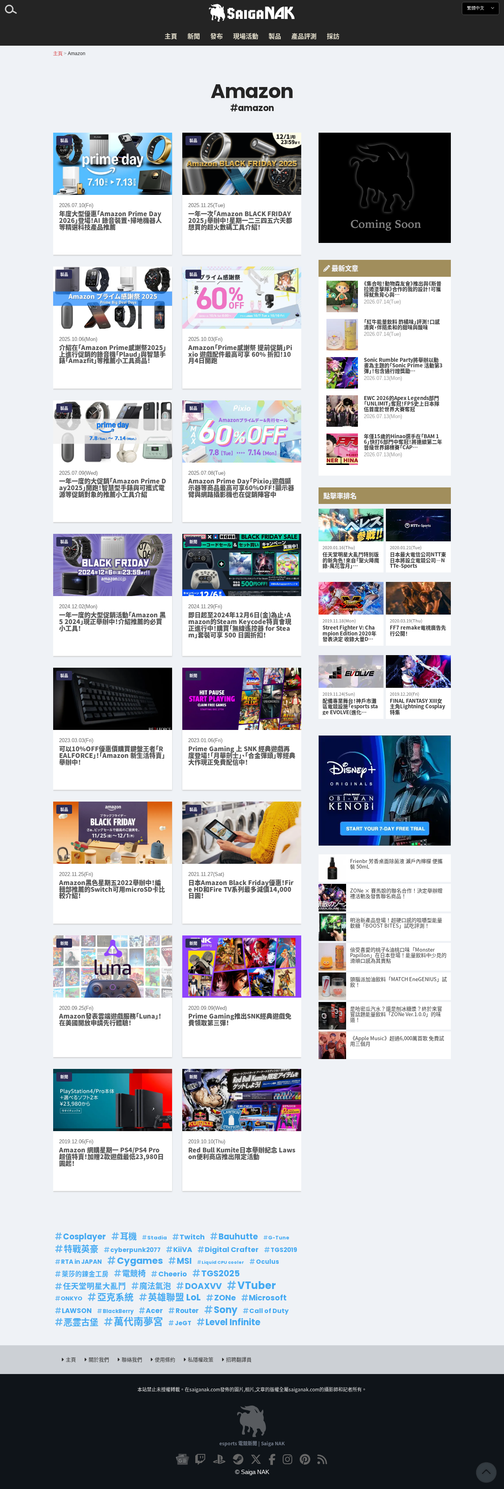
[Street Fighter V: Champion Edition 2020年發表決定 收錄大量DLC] (351, 598)
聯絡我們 (132, 1359)
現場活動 (245, 36)
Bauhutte (238, 1236)
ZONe (225, 1297)
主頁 (171, 36)
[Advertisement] (385, 188)
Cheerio (172, 1274)
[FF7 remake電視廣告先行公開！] (418, 598)
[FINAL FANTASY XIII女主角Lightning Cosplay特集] (418, 671)
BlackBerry (118, 1311)
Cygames (140, 1261)
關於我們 (99, 1359)
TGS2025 (220, 1273)
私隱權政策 (200, 1359)
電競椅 (134, 1273)
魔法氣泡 (155, 1286)
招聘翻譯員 (239, 1359)
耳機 (128, 1236)
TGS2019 (284, 1250)
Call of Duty (269, 1310)
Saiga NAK (252, 13)
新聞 (193, 36)
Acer (154, 1310)
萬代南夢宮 (138, 1322)
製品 (275, 36)
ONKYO (71, 1298)
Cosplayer (84, 1236)
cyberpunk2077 (135, 1250)
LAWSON (77, 1310)
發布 (216, 36)
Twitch (192, 1237)
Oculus (267, 1262)
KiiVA (182, 1249)
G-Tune (278, 1237)
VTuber (256, 1285)
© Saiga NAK (252, 1472)
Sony (225, 1309)
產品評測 (304, 36)
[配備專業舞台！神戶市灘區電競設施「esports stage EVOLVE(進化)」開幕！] (351, 671)
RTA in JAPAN (81, 1262)
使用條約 (165, 1359)
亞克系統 (115, 1297)
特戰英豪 (81, 1249)
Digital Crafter (232, 1249)
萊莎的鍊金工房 (85, 1274)
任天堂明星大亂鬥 (94, 1286)
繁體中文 (476, 8)
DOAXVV (203, 1286)
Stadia (157, 1237)
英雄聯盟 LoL (174, 1297)
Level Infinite (233, 1322)
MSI (184, 1261)
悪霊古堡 (81, 1322)
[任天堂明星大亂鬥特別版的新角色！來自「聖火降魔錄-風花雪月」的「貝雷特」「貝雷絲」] (351, 525)
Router (187, 1310)
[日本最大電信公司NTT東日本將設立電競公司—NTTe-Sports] (418, 525)
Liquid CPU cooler (223, 1262)
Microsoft (268, 1298)
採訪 (333, 36)
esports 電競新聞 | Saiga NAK (252, 1443)
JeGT (183, 1323)
